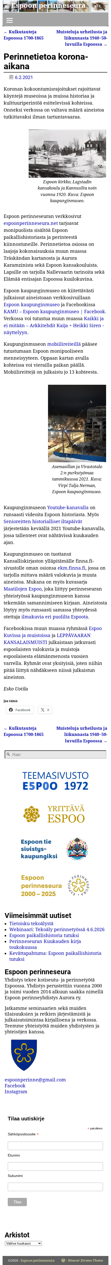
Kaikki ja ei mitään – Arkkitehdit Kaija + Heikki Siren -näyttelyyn (54, 325)
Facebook (15, 1085)
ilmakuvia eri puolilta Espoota (54, 616)
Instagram (16, 1091)
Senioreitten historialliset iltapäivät (43, 521)
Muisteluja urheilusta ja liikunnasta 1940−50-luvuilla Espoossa (81, 38)
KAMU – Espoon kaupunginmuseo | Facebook (54, 311)
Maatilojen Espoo (23, 589)
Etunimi (14, 1155)
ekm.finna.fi (71, 568)
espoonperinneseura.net (31, 223)
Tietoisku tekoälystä (31, 923)
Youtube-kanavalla (68, 507)
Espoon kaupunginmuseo (32, 304)
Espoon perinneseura (48, 5)
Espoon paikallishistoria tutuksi (44, 935)
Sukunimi (15, 1176)
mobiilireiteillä (64, 344)
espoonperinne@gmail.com (35, 1079)
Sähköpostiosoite (23, 1134)
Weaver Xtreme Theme (85, 1260)
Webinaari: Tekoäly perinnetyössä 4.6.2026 (57, 929)
